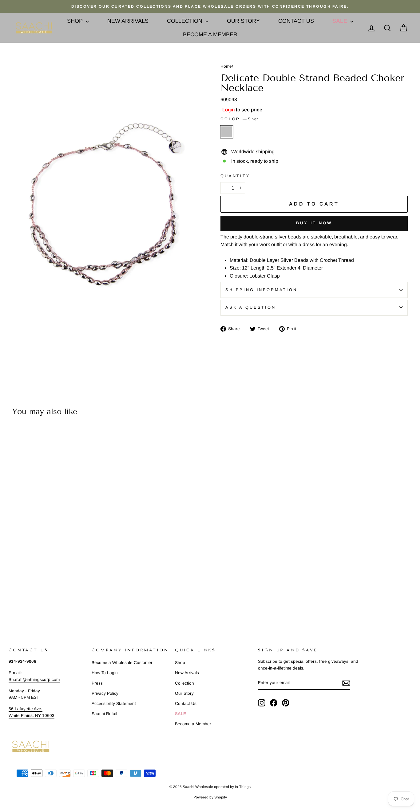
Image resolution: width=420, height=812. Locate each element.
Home (226, 66)
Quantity (235, 176)
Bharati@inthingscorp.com (34, 679)
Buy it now (314, 223)
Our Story (243, 21)
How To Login (105, 672)
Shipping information (261, 289)
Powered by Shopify (210, 797)
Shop (75, 21)
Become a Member (210, 34)
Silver (226, 132)
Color (239, 119)
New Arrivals (128, 21)
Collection (185, 21)
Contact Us (296, 21)
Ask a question (250, 307)
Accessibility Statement (114, 703)
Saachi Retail (104, 713)
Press (97, 683)
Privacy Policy (105, 693)
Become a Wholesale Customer (122, 662)
